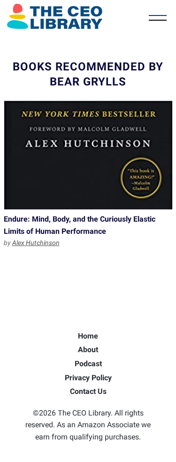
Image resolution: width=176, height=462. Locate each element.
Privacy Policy (88, 377)
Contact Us (88, 391)
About (88, 349)
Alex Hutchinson (36, 242)
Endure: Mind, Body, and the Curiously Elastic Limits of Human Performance (88, 154)
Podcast (88, 363)
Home (88, 335)
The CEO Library (54, 16)
